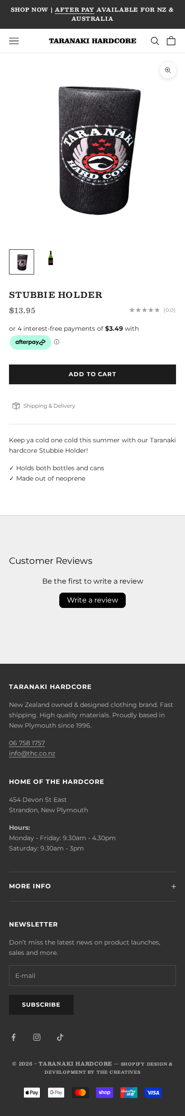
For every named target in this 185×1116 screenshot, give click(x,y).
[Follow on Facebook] (13, 1037)
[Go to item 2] (50, 258)
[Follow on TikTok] (60, 1037)
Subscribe (41, 1004)
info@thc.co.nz (32, 753)
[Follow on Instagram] (36, 1037)
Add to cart (92, 374)
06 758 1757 (27, 743)
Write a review (92, 600)
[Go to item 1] (21, 261)
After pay (74, 9)
